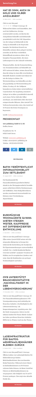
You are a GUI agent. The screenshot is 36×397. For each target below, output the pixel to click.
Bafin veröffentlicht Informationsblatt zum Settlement (18, 170)
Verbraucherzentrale (15, 115)
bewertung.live (10, 3)
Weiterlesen (18, 204)
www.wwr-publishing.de (17, 138)
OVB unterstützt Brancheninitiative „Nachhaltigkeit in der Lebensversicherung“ (18, 283)
